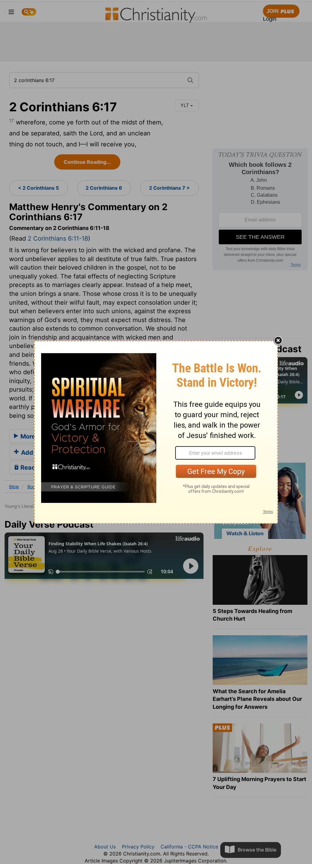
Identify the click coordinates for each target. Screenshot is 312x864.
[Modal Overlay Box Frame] (156, 432)
